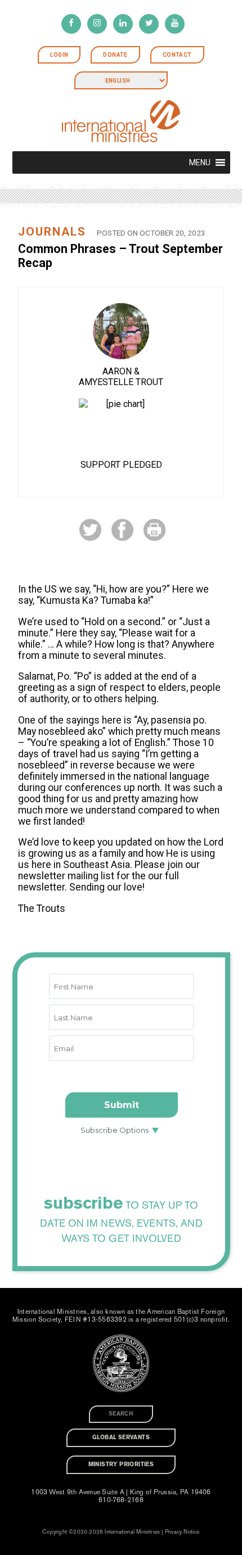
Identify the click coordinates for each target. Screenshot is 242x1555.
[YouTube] (175, 24)
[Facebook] (71, 24)
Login (59, 55)
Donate (115, 55)
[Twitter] (149, 24)
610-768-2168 (121, 1500)
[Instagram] (97, 24)
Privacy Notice (182, 1532)
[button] (199, 162)
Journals (52, 231)
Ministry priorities (121, 1464)
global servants (121, 1437)
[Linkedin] (123, 24)
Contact (177, 55)
